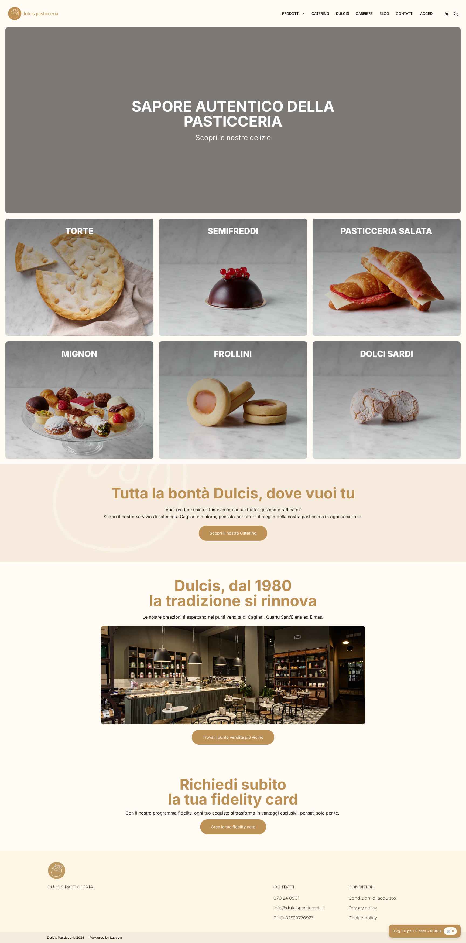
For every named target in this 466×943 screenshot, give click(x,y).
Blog (384, 13)
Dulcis (342, 13)
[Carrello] (445, 14)
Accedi (427, 13)
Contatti (404, 13)
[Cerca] (456, 14)
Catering (320, 13)
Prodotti (291, 13)
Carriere (364, 13)
